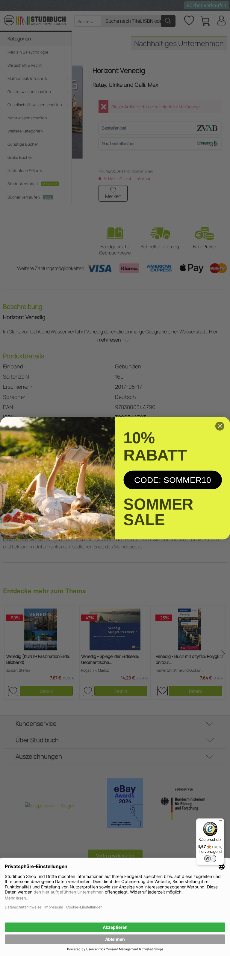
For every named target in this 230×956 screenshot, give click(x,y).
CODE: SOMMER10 (172, 479)
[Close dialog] (220, 426)
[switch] (210, 858)
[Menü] (220, 822)
